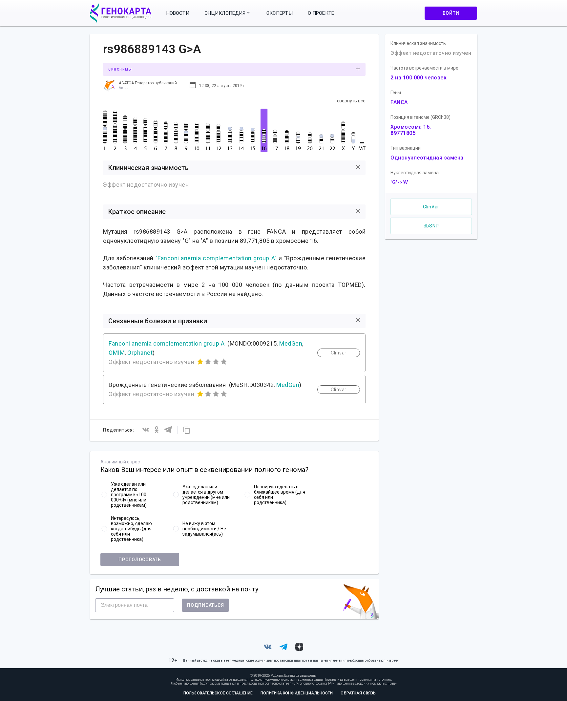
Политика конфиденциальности (297, 693)
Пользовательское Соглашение (218, 693)
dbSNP (431, 225)
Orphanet (140, 352)
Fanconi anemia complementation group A (166, 343)
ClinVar (431, 206)
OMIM (117, 352)
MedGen (290, 343)
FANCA (399, 102)
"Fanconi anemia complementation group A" (216, 258)
